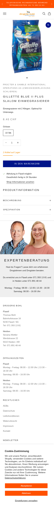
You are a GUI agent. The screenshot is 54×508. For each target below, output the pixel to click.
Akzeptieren (26, 486)
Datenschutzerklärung (15, 478)
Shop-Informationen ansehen (20, 182)
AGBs (5, 406)
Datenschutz (9, 411)
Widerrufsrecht (10, 421)
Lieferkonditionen (11, 416)
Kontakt (6, 431)
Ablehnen (26, 493)
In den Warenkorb (27, 164)
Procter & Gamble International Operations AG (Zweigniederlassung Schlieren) (26, 88)
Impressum (8, 426)
